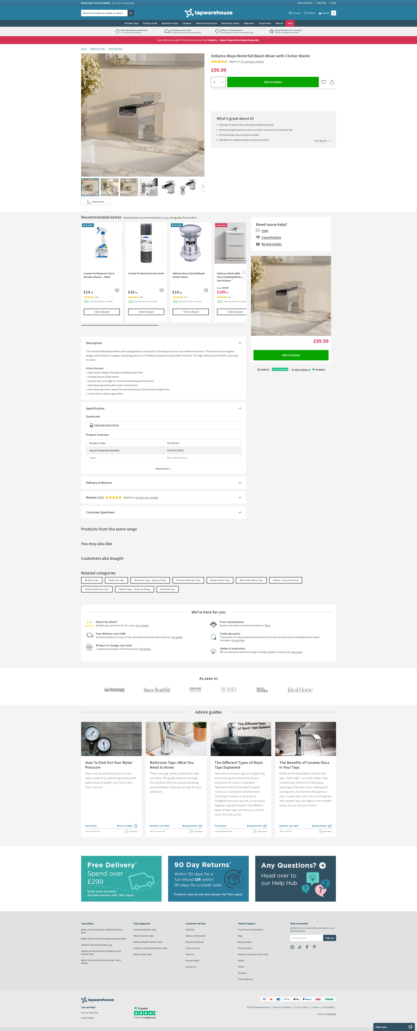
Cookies (315, 1007)
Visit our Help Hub (89, 1012)
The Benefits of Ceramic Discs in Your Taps (304, 765)
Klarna (241, 966)
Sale (290, 23)
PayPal (241, 960)
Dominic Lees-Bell (159, 825)
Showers (187, 23)
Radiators (249, 23)
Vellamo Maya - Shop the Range (134, 589)
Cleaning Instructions (106, 425)
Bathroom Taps (170, 23)
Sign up (330, 938)
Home (84, 48)
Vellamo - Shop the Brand (285, 580)
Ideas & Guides (305, 2)
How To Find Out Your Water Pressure (108, 765)
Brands (279, 23)
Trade (333, 2)
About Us (190, 954)
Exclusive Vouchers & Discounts (253, 954)
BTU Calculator (245, 948)
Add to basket (285, 82)
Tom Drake (91, 825)
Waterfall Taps (115, 48)
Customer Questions (100, 512)
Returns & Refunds (195, 941)
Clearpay (242, 972)
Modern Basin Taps (220, 580)
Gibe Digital (331, 1014)
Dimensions (101, 202)
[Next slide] (202, 186)
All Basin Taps (92, 580)
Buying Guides (272, 244)
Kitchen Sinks (150, 23)
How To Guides (127, 826)
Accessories (265, 23)
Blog (240, 935)
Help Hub (321, 2)
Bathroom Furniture (206, 23)
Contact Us (191, 966)
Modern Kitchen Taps (143, 935)
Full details (321, 140)
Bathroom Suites (230, 23)
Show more (162, 468)
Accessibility (328, 1007)
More (268, 625)
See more (297, 652)
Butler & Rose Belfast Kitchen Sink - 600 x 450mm (101, 962)
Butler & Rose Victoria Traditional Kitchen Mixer (103, 938)
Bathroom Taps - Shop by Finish (150, 580)
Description (94, 343)
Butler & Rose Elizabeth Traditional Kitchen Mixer (101, 931)
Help (265, 231)
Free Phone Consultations (250, 929)
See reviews (142, 625)
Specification (95, 408)
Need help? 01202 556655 (107, 3)
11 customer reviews (252, 61)
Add (106, 311)
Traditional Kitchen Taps (144, 929)
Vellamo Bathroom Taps (97, 589)
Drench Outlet (192, 960)
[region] (163, 275)
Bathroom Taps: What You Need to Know (172, 765)
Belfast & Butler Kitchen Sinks (147, 941)
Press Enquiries (245, 979)
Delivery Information (195, 935)
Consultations (271, 237)
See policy (177, 637)
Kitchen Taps (131, 23)
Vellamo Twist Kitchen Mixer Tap (96, 944)
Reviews (92, 497)
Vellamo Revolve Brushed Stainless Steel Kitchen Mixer (101, 952)
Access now (238, 640)
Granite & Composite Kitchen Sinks (150, 948)
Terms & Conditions (282, 1007)
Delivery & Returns (99, 483)
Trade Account (193, 948)
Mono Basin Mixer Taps (251, 580)
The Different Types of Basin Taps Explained (239, 765)
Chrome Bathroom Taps (188, 580)
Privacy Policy (301, 1007)
